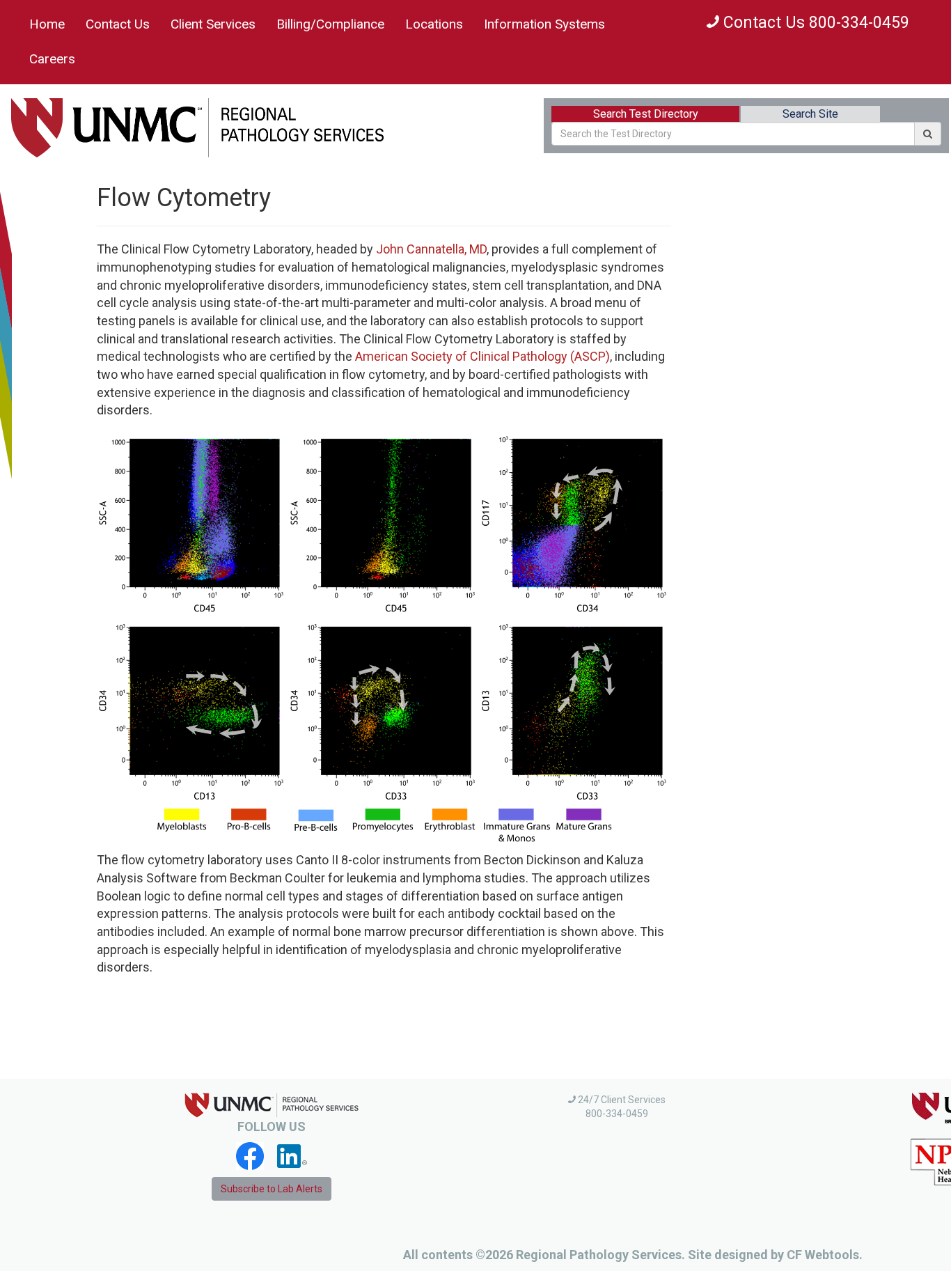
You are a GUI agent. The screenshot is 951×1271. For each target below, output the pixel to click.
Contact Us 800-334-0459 (814, 22)
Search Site (810, 113)
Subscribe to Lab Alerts (271, 1188)
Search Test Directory (645, 113)
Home (47, 24)
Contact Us (118, 24)
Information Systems (544, 24)
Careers (52, 59)
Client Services (213, 24)
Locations (434, 24)
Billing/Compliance (330, 24)
